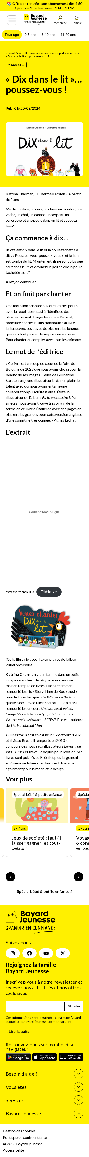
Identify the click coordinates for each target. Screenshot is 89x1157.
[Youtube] (46, 953)
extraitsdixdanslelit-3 (20, 591)
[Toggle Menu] (12, 20)
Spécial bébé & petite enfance (59, 53)
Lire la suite (19, 1031)
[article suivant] (78, 876)
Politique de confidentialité (25, 1137)
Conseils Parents (28, 53)
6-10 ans (48, 35)
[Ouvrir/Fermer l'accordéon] (78, 1073)
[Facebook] (29, 953)
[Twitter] (63, 953)
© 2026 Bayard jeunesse (22, 1143)
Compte (77, 23)
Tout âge (12, 35)
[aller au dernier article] (10, 876)
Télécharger (49, 591)
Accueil (10, 53)
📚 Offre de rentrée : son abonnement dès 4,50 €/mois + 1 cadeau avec (44, 5)
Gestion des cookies (19, 1130)
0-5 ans (30, 35)
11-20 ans (68, 35)
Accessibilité (13, 1150)
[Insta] (13, 953)
